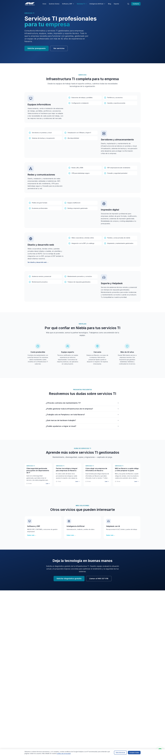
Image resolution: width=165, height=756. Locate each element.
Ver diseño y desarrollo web (38, 262)
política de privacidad (64, 753)
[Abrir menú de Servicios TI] (86, 3)
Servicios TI (81, 4)
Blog (109, 4)
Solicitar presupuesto (37, 48)
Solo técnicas (120, 752)
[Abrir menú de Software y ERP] (73, 3)
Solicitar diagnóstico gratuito (69, 579)
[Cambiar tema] (128, 4)
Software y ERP (67, 4)
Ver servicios (58, 48)
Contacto (136, 4)
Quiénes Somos (54, 4)
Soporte (116, 4)
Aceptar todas (134, 752)
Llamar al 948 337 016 (98, 579)
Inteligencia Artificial (96, 4)
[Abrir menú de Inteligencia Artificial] (105, 3)
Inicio (44, 4)
